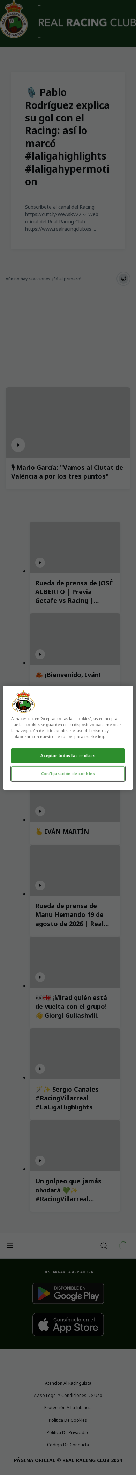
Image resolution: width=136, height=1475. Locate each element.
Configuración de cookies (68, 773)
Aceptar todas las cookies (67, 755)
